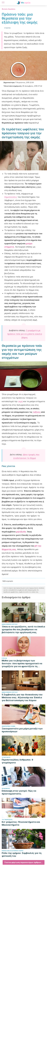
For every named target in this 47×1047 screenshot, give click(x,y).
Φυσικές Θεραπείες (8, 9)
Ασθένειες (6, 788)
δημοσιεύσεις (10, 197)
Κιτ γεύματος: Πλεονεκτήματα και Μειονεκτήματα (21, 823)
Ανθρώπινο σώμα (8, 726)
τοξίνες (36, 412)
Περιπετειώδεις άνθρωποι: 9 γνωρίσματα (17, 761)
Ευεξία (4, 658)
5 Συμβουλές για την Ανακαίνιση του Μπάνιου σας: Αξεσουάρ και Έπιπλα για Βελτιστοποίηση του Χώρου (22, 697)
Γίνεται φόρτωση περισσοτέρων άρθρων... (23, 862)
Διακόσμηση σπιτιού (10, 624)
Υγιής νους (6, 757)
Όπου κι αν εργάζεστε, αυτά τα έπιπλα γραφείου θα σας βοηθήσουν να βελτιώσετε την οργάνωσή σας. (23, 629)
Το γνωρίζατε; (7, 819)
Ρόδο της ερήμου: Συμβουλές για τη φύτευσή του (21, 854)
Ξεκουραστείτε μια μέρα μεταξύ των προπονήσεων (22, 730)
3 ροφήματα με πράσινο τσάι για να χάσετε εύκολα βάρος (24, 334)
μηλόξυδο (21, 531)
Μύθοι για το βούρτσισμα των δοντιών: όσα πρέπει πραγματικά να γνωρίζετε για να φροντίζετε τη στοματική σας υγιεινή (22, 663)
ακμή (20, 401)
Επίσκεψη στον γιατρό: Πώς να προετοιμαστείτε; (19, 792)
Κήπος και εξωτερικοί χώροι (12, 851)
